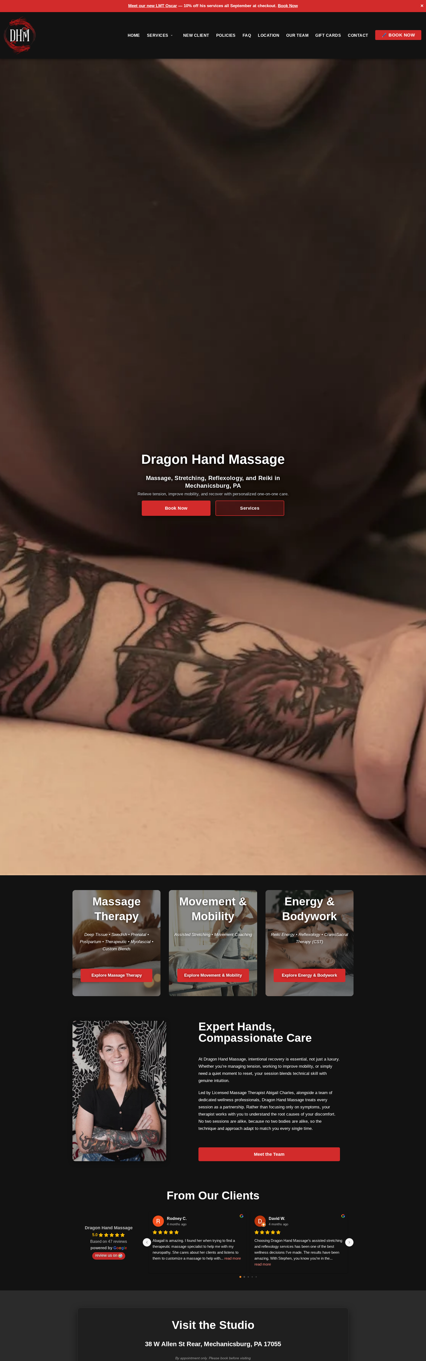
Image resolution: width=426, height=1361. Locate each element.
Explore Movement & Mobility (213, 975)
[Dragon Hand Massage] (20, 35)
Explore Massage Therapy (116, 975)
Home (134, 35)
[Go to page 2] (248, 1277)
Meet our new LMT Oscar (152, 5)
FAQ (247, 35)
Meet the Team (269, 1154)
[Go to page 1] (244, 1277)
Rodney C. (177, 1218)
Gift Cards (328, 35)
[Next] (349, 1242)
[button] (171, 35)
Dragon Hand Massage (109, 1227)
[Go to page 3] (251, 1276)
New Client (196, 35)
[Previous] (147, 1242)
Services (249, 508)
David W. (277, 1218)
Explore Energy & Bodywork (309, 975)
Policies (226, 35)
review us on (106, 1255)
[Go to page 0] (240, 1277)
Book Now (288, 5)
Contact (358, 35)
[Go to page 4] (255, 1276)
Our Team (297, 35)
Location (268, 35)
